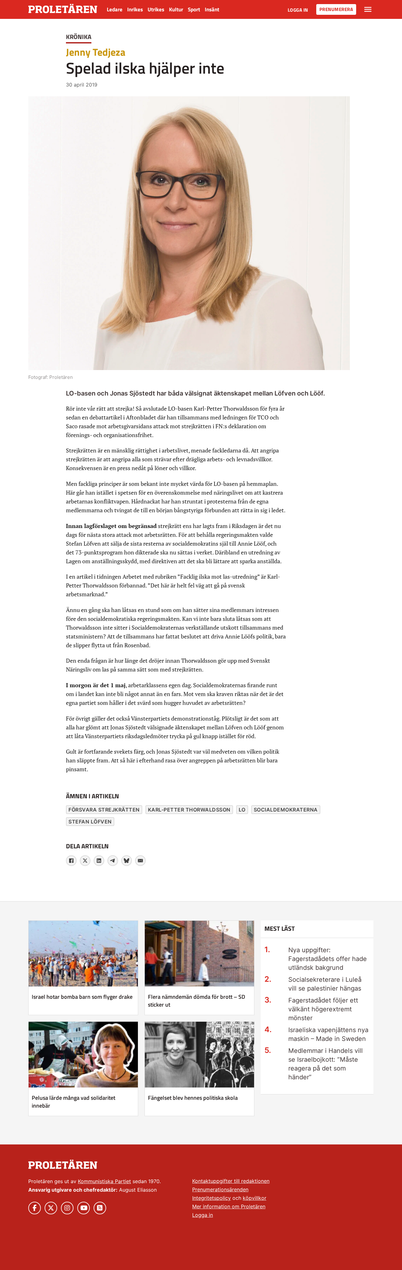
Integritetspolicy (211, 1198)
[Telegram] (112, 860)
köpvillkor (254, 1198)
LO (242, 809)
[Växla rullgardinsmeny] (368, 9)
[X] (85, 860)
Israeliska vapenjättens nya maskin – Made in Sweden (328, 1034)
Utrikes (156, 9)
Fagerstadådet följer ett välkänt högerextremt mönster (323, 1009)
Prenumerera (336, 9)
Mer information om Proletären (228, 1206)
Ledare (114, 9)
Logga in (298, 10)
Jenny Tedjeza (95, 51)
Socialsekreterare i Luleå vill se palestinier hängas (324, 984)
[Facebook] (71, 860)
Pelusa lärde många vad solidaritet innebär (73, 1101)
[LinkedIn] (99, 860)
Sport (194, 9)
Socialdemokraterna (286, 809)
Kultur (176, 9)
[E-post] (140, 860)
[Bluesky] (126, 860)
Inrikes (135, 9)
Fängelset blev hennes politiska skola (193, 1097)
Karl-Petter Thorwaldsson (189, 809)
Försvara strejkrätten (104, 809)
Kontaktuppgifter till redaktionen (230, 1181)
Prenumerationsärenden (220, 1189)
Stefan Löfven (90, 821)
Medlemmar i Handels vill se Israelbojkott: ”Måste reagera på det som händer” (325, 1064)
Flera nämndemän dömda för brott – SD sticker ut (196, 1000)
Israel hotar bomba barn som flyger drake (82, 996)
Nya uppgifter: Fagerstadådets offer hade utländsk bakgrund (327, 958)
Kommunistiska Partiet (104, 1181)
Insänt (212, 9)
